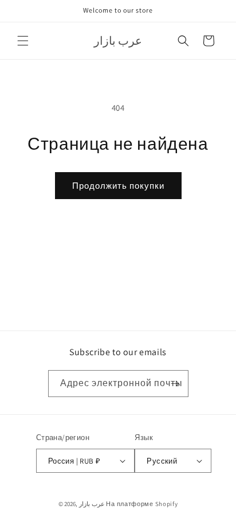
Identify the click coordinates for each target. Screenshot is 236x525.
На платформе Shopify (142, 504)
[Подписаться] (175, 383)
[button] (23, 40)
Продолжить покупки (118, 185)
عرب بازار (92, 504)
